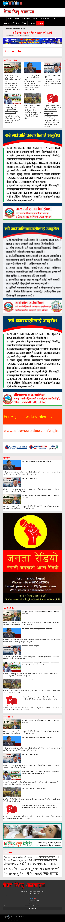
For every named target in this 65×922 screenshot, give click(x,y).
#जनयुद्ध (56, 857)
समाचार (10, 18)
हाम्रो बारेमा (6, 916)
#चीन (31, 860)
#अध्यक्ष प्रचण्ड (48, 857)
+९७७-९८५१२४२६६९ (32, 903)
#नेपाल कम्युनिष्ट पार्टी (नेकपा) (21, 874)
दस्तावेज (6, 23)
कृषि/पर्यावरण (15, 23)
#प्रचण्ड (15, 864)
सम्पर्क (24, 916)
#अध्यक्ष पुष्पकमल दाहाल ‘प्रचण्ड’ (39, 869)
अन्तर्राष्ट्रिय (36, 18)
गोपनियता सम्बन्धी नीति (13, 916)
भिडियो (24, 23)
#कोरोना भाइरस (28, 864)
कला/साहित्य (45, 18)
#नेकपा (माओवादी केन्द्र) (8, 857)
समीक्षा (53, 18)
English (40, 23)
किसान (41, 857)
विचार (17, 18)
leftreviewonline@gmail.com (32, 906)
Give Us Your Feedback (13, 51)
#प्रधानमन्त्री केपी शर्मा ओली (45, 860)
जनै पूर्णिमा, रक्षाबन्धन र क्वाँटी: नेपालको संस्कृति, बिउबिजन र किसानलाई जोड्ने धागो (13, 78)
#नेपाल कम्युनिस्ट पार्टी (19, 860)
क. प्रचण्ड (29, 857)
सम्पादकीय (32, 23)
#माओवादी (17, 857)
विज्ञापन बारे (20, 916)
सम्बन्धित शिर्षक (8, 608)
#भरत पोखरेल (23, 857)
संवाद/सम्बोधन (25, 18)
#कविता (6, 860)
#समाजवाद (35, 857)
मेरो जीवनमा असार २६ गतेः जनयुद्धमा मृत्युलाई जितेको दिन (31, 77)
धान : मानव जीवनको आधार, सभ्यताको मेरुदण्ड (32, 107)
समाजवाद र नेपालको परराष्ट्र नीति (52, 76)
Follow (6, 3)
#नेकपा (7, 864)
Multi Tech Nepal (14, 920)
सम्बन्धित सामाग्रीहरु (10, 60)
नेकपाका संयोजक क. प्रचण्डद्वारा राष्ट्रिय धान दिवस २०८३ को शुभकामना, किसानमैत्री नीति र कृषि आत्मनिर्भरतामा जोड (12, 110)
